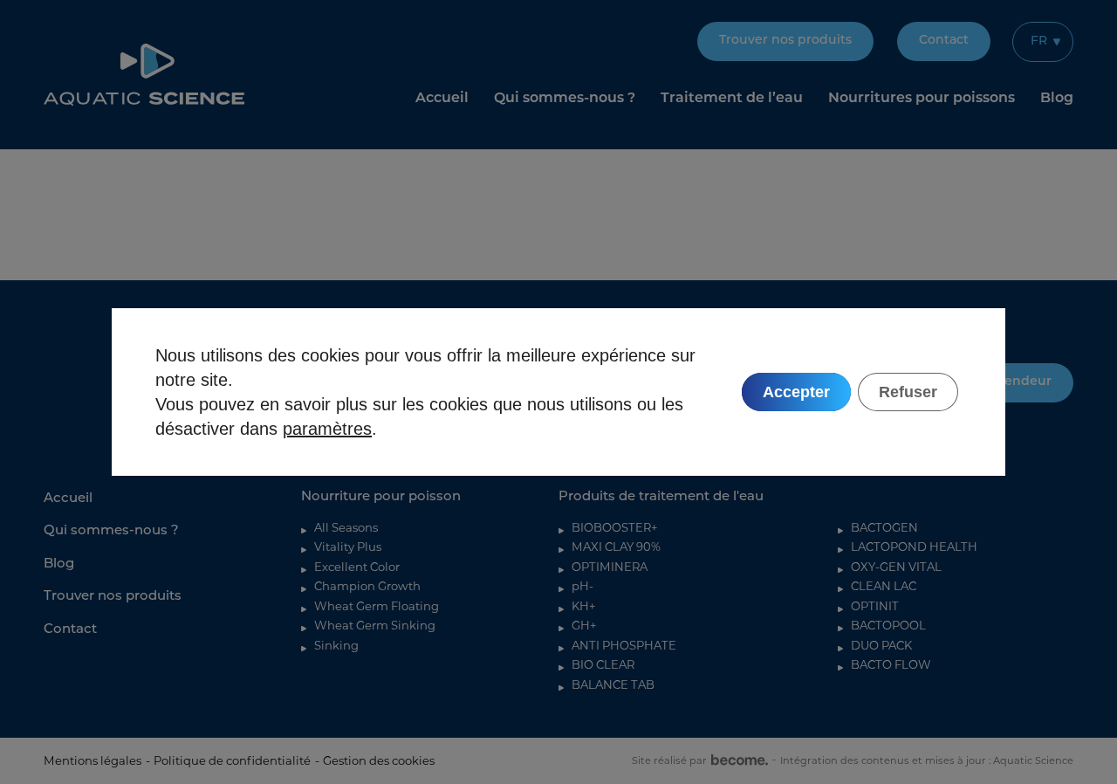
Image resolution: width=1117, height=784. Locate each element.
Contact (944, 40)
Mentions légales (92, 760)
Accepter (796, 392)
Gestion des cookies (379, 760)
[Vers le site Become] (737, 760)
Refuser (908, 392)
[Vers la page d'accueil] (144, 75)
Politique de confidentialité (232, 760)
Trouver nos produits (785, 40)
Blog (1056, 99)
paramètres (327, 428)
